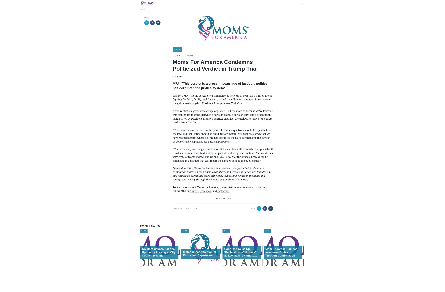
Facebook (205, 191)
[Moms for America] (147, 6)
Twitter (194, 191)
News (142, 9)
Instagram (223, 191)
